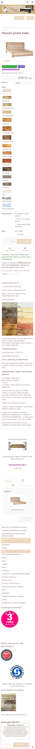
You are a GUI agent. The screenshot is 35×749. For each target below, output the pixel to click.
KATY (4, 551)
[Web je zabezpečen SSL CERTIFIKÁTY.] (17, 655)
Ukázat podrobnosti (7, 743)
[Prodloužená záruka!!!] (17, 619)
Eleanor (5, 571)
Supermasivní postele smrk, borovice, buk (13, 535)
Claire (4, 564)
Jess (4, 561)
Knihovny (6, 593)
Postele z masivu (9, 577)
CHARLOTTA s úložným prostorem (16, 574)
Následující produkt (26, 519)
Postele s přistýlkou (11, 583)
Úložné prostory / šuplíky (13, 596)
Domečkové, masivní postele (14, 603)
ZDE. (27, 715)
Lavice (4, 600)
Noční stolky (7, 580)
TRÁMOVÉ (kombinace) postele (14, 530)
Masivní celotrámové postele (14, 527)
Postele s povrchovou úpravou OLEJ (15, 540)
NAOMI (4, 548)
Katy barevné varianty (11, 554)
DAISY (4, 567)
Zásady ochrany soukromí (20, 739)
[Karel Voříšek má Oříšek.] (8, 702)
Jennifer (5, 545)
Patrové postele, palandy (13, 587)
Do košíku (25, 241)
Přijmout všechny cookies (21, 744)
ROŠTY (4, 590)
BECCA (4, 558)
